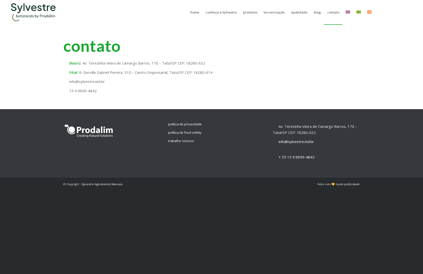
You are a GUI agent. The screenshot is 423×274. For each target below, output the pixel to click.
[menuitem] (194, 12)
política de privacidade (185, 124)
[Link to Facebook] (403, 12)
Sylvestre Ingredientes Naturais (102, 184)
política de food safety (184, 132)
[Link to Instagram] (396, 12)
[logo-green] (35, 12)
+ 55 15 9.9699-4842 (297, 157)
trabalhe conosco (181, 141)
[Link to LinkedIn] (388, 12)
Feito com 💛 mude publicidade (338, 184)
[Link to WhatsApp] (410, 12)
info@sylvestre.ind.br (296, 141)
